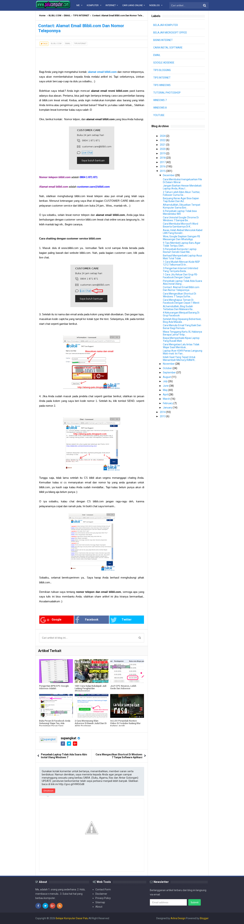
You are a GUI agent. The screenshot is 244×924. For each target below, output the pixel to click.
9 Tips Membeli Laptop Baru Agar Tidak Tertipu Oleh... (181, 244)
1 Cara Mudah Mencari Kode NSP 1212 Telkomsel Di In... (181, 263)
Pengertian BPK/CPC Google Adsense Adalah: (54, 687)
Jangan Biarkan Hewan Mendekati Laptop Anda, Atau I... (182, 187)
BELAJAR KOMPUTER (165, 25)
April (166, 394)
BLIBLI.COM (55, 15)
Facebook (91, 619)
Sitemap (100, 902)
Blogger (204, 918)
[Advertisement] (64, 57)
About (98, 906)
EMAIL (67, 15)
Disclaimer (101, 893)
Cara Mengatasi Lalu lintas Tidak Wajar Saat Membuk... (181, 346)
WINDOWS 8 (160, 107)
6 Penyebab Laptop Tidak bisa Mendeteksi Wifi (180, 212)
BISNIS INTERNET (163, 40)
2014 (163, 412)
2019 (163, 153)
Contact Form (103, 889)
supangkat (68, 738)
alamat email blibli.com (102, 71)
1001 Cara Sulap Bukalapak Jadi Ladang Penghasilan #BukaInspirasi (90, 688)
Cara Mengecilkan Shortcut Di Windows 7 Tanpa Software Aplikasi (119, 756)
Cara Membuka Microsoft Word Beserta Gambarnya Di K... (180, 225)
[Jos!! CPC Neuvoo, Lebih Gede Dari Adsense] (127, 671)
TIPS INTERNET (81, 15)
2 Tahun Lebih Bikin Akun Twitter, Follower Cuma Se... (181, 193)
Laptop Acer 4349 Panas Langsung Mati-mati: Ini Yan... (182, 352)
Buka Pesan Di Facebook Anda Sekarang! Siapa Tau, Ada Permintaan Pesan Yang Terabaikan (54, 725)
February (168, 403)
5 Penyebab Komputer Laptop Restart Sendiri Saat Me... (179, 250)
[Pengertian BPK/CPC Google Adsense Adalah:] (56, 671)
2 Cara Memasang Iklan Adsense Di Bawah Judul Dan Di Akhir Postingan (90, 723)
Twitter (127, 619)
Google (56, 619)
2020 (163, 149)
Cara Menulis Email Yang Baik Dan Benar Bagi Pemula (182, 327)
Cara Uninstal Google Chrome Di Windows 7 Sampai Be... (181, 219)
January (168, 407)
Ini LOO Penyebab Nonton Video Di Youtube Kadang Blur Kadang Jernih (125, 723)
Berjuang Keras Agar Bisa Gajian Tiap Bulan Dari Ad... (181, 200)
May (165, 390)
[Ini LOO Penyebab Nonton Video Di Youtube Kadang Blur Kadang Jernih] (127, 706)
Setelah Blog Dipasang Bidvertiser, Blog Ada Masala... (182, 320)
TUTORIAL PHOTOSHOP (167, 92)
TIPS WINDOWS (162, 85)
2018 (163, 157)
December (169, 175)
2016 (163, 166)
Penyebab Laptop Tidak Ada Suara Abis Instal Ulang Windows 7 (64, 756)
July (165, 381)
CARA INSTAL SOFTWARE (168, 47)
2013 (163, 416)
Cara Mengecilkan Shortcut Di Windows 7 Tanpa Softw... (179, 295)
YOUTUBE (159, 115)
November (169, 363)
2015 (163, 171)
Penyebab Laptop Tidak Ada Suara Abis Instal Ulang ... (182, 282)
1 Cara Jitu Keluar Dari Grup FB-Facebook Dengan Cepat (180, 276)
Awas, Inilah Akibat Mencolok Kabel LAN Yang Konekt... (182, 231)
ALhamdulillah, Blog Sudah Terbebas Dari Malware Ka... (178, 308)
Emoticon (48, 790)
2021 (163, 144)
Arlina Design (178, 918)
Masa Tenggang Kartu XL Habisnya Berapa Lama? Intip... (182, 333)
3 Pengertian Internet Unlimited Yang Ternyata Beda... (180, 270)
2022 (163, 140)
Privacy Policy (103, 898)
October (168, 368)
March (167, 398)
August (167, 377)
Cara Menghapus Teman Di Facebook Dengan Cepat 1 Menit (181, 301)
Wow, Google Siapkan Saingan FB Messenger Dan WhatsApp (181, 238)
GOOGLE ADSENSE (163, 62)
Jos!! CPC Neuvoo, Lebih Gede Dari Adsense (123, 687)
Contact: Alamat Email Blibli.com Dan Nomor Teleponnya (181, 288)
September (169, 372)
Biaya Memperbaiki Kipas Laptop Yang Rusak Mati (181, 339)
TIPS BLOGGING (162, 70)
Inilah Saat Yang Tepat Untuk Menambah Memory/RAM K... (179, 358)
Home (42, 15)
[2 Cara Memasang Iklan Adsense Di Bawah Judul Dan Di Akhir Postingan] (91, 706)
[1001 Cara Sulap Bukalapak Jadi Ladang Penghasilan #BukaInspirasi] (91, 671)
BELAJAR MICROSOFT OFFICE (170, 32)
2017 (163, 162)
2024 (163, 135)
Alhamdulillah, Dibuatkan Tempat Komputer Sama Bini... (181, 206)
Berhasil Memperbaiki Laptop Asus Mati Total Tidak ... (182, 257)
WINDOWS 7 (160, 100)
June (166, 385)
